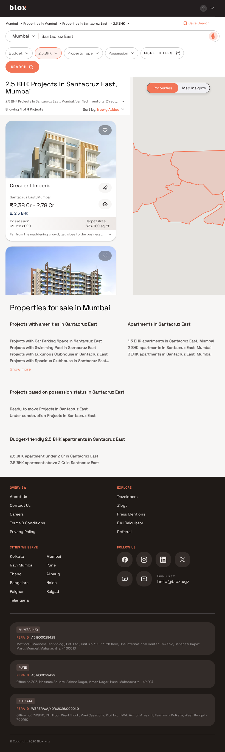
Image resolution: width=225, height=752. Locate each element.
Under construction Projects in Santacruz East (52, 415)
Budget (15, 53)
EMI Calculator (130, 522)
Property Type (80, 53)
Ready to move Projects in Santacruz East (49, 408)
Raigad (52, 591)
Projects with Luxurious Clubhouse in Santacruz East (59, 354)
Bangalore (19, 582)
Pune (51, 565)
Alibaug (53, 573)
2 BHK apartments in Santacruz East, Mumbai (169, 347)
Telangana (19, 600)
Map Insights (194, 88)
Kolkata (17, 556)
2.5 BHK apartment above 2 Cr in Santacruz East (54, 462)
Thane (15, 573)
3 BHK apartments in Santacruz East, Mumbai (169, 354)
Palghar (17, 591)
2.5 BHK (45, 53)
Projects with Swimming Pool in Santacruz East (53, 347)
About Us (18, 496)
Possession (118, 53)
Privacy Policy (22, 531)
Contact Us (20, 505)
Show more (20, 369)
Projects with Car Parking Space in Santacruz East (56, 340)
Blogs (122, 505)
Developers (127, 496)
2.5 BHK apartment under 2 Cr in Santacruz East (54, 456)
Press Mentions (131, 514)
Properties (162, 88)
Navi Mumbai (21, 565)
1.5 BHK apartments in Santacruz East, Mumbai (171, 340)
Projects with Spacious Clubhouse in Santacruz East (58, 360)
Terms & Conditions (27, 522)
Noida (51, 582)
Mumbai (53, 556)
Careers (17, 514)
